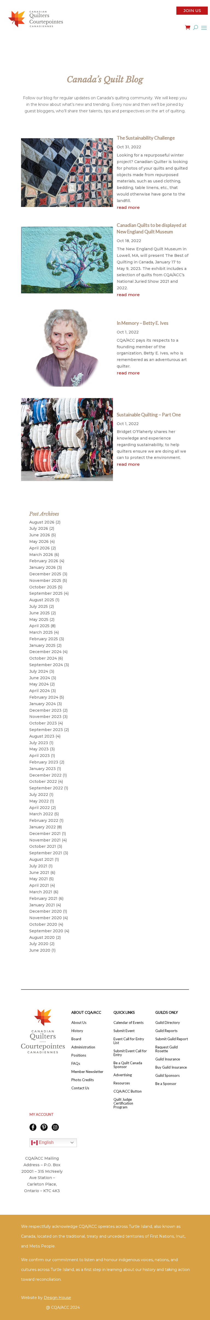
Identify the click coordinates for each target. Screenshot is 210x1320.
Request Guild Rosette (166, 1049)
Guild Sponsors (167, 1076)
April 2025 (39, 625)
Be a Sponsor (165, 1084)
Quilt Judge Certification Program (123, 1103)
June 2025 (39, 613)
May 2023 (39, 749)
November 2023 (45, 716)
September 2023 (46, 729)
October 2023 (43, 723)
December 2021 (45, 833)
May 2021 (38, 878)
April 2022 (39, 807)
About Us (78, 1023)
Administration (83, 1047)
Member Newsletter (87, 1072)
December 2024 (45, 651)
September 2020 (46, 930)
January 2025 (42, 645)
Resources (121, 1083)
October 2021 (42, 846)
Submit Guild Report (171, 1039)
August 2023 (41, 736)
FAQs (75, 1064)
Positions (78, 1055)
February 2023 (43, 762)
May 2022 (39, 801)
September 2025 (46, 593)
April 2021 (39, 885)
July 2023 (38, 742)
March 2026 (41, 554)
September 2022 (46, 788)
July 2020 (38, 943)
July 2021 (38, 866)
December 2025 (45, 574)
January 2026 (42, 567)
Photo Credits (82, 1080)
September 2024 (46, 664)
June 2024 (39, 677)
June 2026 (39, 535)
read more (128, 207)
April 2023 (39, 755)
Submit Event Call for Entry (130, 1053)
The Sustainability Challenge (146, 138)
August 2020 (42, 937)
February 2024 (43, 697)
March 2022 (41, 813)
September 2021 (45, 852)
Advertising (122, 1075)
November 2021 (45, 840)
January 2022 (42, 827)
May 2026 (39, 541)
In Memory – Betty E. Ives (142, 323)
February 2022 (43, 820)
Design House (57, 1297)
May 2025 (38, 619)
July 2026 (38, 528)
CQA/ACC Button (127, 1091)
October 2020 (43, 924)
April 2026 (39, 548)
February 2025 (43, 638)
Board (76, 1039)
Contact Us (80, 1088)
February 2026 (43, 560)
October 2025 (43, 587)
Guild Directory (167, 1023)
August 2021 (41, 859)
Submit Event (124, 1031)
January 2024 (42, 703)
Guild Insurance (167, 1059)
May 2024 (39, 684)
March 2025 (41, 632)
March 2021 (40, 891)
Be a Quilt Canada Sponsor (127, 1065)
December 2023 (45, 710)
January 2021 (42, 905)
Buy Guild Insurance (171, 1067)
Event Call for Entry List (128, 1041)
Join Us (192, 10)
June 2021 (39, 872)
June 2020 (39, 950)
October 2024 (43, 658)
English (46, 1142)
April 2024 (39, 690)
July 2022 (38, 794)
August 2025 (41, 599)
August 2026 (41, 522)
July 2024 (38, 671)
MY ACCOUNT (42, 1114)
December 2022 (45, 775)
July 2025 (38, 606)
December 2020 (45, 911)
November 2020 (45, 917)
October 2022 (43, 781)
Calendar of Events (128, 1023)
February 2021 (43, 898)
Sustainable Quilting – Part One (149, 414)
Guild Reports (166, 1031)
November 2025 (45, 580)
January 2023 (42, 768)
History (77, 1031)
